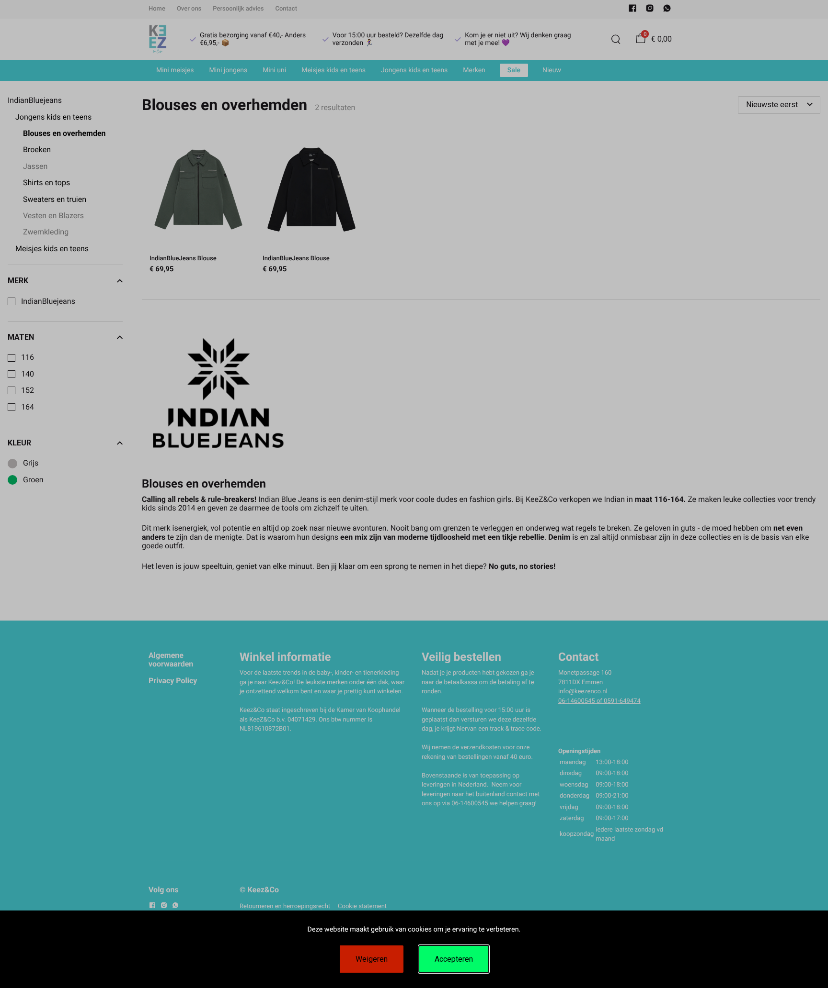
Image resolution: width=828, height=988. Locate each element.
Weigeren (372, 959)
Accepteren (454, 959)
